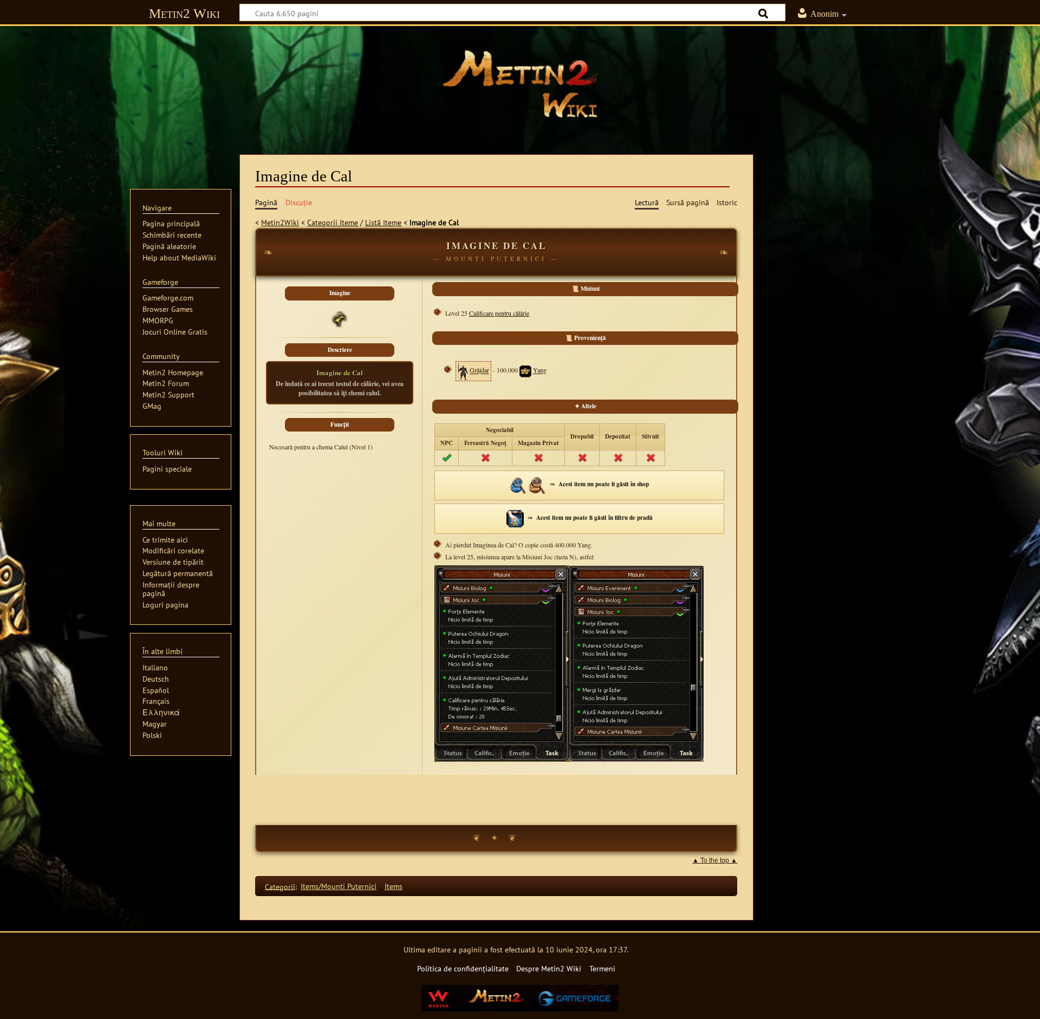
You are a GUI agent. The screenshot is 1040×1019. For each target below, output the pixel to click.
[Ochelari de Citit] (537, 484)
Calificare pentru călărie (499, 313)
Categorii (280, 886)
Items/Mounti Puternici (338, 886)
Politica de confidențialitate (463, 968)
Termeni (602, 968)
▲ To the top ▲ (714, 860)
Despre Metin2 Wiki (548, 968)
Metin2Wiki (280, 222)
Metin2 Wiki (184, 13)
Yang (540, 370)
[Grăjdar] (463, 370)
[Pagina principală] (520, 84)
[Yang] (525, 370)
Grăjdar (479, 370)
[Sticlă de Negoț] (518, 484)
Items (393, 886)
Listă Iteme (383, 222)
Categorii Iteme (332, 222)
